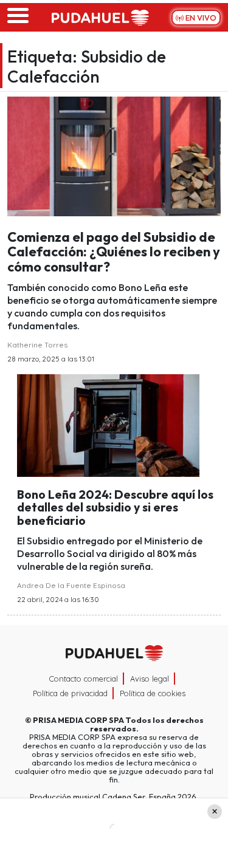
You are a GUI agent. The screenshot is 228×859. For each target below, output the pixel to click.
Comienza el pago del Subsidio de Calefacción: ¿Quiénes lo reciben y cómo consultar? (113, 251)
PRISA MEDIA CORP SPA (78, 720)
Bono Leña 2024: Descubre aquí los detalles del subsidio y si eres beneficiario (115, 507)
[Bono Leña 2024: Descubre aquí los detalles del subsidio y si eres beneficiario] (108, 424)
